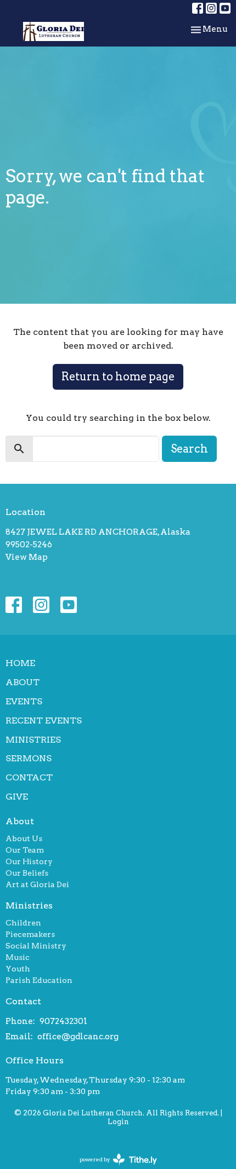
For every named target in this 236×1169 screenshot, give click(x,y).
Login (118, 1122)
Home (20, 663)
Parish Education (38, 980)
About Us (23, 838)
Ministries (33, 739)
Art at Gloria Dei (37, 884)
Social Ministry (35, 945)
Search (189, 448)
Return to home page (118, 376)
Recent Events (43, 720)
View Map (26, 557)
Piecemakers (30, 934)
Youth (17, 968)
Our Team (24, 850)
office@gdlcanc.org (78, 1036)
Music (17, 957)
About (22, 682)
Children (23, 922)
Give (16, 796)
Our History (29, 861)
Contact (29, 777)
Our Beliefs (26, 873)
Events (23, 701)
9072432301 (63, 1021)
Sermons (28, 758)
